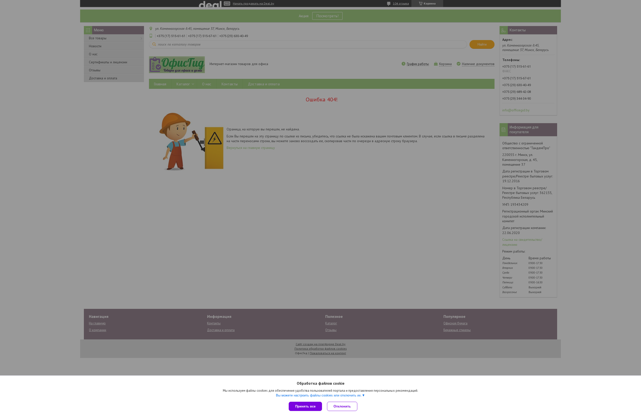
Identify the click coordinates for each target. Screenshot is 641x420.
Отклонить (342, 406)
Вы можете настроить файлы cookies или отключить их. (319, 395)
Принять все (305, 406)
